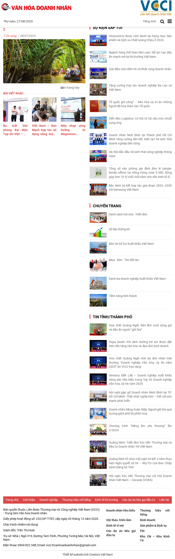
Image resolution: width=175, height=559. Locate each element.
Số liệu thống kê (119, 229)
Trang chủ (12, 499)
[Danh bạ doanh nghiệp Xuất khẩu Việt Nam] (98, 283)
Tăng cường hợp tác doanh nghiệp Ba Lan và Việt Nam (140, 87)
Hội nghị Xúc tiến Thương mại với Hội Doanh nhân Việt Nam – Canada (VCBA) (140, 478)
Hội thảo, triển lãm (118, 520)
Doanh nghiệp (48, 499)
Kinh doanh (147, 520)
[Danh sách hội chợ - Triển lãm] (98, 217)
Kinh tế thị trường (106, 499)
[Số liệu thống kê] (98, 232)
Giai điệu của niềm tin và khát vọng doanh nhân (140, 69)
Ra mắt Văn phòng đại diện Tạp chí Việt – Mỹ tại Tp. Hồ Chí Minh (15, 130)
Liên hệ (164, 499)
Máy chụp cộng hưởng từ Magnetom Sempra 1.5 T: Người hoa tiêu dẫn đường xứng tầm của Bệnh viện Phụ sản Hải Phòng (73, 130)
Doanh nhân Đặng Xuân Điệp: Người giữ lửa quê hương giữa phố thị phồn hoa (140, 411)
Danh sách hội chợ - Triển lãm (128, 214)
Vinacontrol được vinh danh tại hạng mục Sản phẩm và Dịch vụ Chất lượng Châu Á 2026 (140, 38)
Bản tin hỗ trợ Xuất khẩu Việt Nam (131, 243)
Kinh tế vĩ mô (115, 525)
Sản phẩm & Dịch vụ (153, 525)
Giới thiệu (29, 499)
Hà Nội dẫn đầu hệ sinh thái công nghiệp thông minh (140, 154)
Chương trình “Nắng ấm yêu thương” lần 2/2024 (140, 428)
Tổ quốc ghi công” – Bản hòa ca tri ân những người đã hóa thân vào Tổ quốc (140, 104)
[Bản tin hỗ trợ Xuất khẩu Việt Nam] (98, 248)
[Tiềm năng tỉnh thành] (98, 300)
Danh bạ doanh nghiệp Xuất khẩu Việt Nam (137, 278)
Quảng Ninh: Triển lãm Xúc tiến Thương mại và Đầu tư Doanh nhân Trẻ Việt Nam (140, 444)
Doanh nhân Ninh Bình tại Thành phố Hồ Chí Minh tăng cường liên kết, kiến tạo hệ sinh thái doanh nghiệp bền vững (140, 139)
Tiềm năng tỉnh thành (123, 296)
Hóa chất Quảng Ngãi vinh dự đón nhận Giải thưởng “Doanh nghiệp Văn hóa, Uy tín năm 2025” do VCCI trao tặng (140, 362)
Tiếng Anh (149, 21)
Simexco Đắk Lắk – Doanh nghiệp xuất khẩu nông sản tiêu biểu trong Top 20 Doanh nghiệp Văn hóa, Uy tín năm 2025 (140, 379)
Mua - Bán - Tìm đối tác (124, 260)
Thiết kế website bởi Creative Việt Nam (88, 554)
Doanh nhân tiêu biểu (120, 510)
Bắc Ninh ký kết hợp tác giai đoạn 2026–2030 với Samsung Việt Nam (140, 188)
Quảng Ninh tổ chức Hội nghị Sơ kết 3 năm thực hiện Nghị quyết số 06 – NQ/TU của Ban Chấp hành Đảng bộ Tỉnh (140, 463)
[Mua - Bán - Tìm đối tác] (98, 265)
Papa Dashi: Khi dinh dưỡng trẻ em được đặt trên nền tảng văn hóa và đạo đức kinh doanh (140, 344)
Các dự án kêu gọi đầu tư (138, 499)
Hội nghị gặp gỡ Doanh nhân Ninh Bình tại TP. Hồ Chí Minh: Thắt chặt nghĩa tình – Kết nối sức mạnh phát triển (140, 396)
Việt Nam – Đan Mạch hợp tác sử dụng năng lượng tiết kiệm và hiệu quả (44, 130)
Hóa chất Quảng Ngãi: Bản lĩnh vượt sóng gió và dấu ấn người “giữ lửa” (140, 327)
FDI (142, 531)
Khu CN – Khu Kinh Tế (155, 538)
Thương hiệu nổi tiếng (76, 499)
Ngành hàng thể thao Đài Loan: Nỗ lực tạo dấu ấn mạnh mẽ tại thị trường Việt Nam (140, 54)
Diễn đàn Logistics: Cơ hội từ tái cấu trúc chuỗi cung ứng (140, 120)
